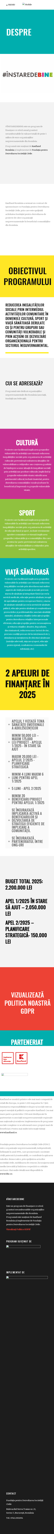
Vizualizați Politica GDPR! (18, 1229)
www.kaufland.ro (8, 1132)
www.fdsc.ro (6, 1174)
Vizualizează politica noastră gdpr (27, 1002)
